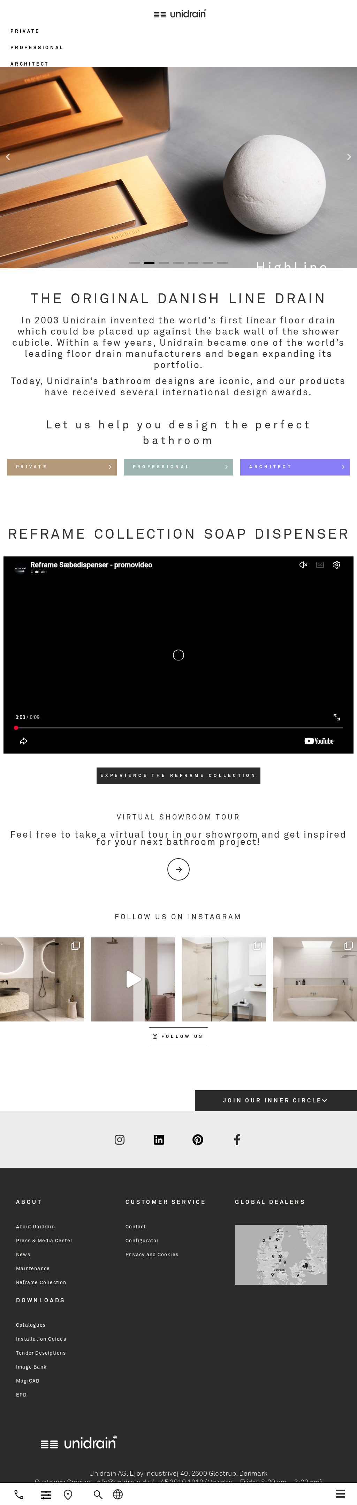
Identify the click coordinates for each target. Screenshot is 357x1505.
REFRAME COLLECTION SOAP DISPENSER (179, 535)
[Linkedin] (159, 1139)
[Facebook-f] (237, 1139)
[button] (178, 36)
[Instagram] (119, 1139)
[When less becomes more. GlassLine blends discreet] (224, 979)
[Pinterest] (198, 1139)
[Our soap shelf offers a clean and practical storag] (42, 979)
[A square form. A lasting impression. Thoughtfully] (133, 979)
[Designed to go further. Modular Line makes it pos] (315, 979)
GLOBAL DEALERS (270, 1202)
